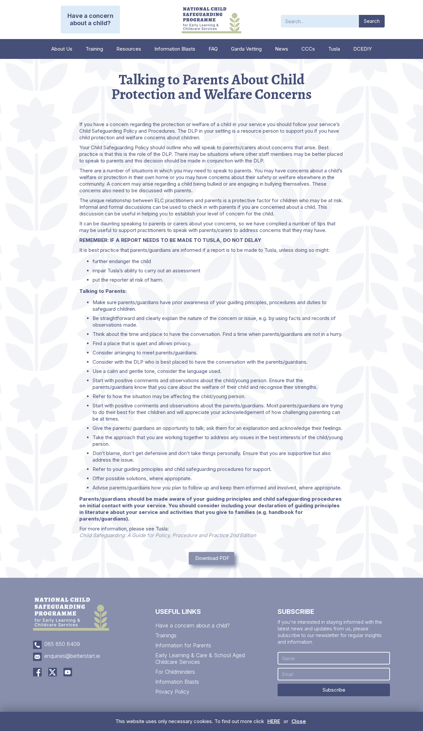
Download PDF (212, 558)
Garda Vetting (246, 49)
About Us (61, 49)
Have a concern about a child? (192, 625)
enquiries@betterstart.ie (72, 656)
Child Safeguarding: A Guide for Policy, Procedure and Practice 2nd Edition (167, 535)
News (281, 49)
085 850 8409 (62, 644)
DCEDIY (362, 49)
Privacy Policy (172, 691)
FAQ (213, 49)
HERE (273, 721)
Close (298, 721)
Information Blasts (174, 49)
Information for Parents (183, 645)
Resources (128, 49)
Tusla (334, 49)
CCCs (308, 49)
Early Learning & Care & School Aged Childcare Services (200, 658)
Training (94, 49)
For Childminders (175, 671)
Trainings (165, 635)
